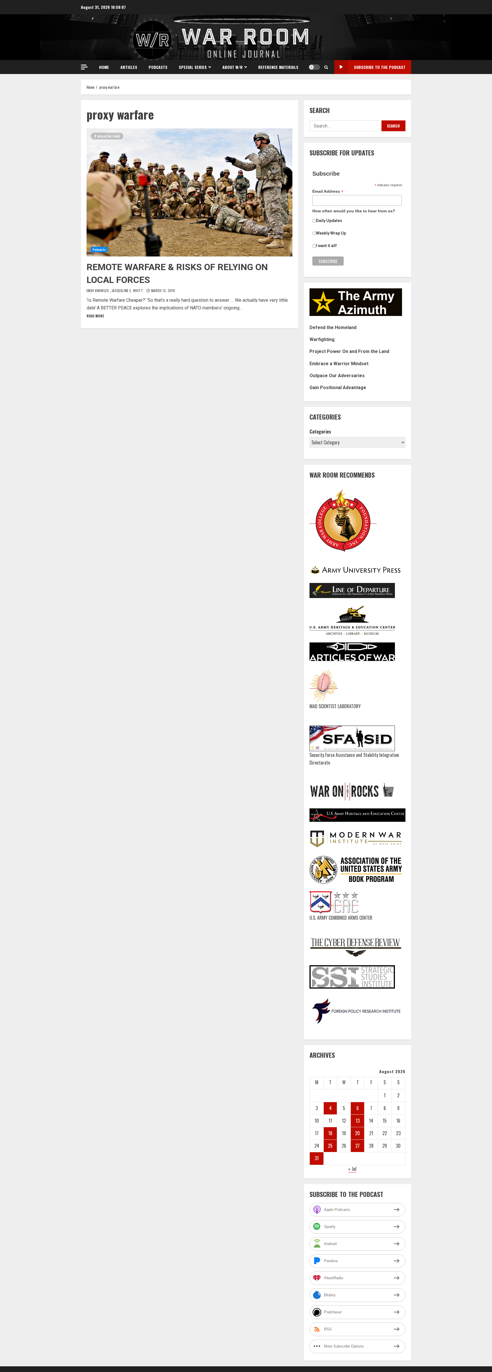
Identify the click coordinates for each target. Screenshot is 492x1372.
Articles (128, 67)
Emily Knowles (98, 290)
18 (330, 1133)
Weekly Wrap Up (331, 233)
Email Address (327, 191)
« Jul (352, 1168)
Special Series (193, 67)
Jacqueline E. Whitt (128, 290)
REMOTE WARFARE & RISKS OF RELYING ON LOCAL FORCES (189, 192)
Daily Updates (329, 220)
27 (357, 1145)
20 (357, 1133)
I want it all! (326, 245)
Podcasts (158, 67)
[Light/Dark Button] (314, 67)
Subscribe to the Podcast (379, 67)
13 (358, 1120)
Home (104, 67)
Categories (320, 431)
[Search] (326, 67)
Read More (95, 315)
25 (330, 1145)
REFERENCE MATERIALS (278, 67)
